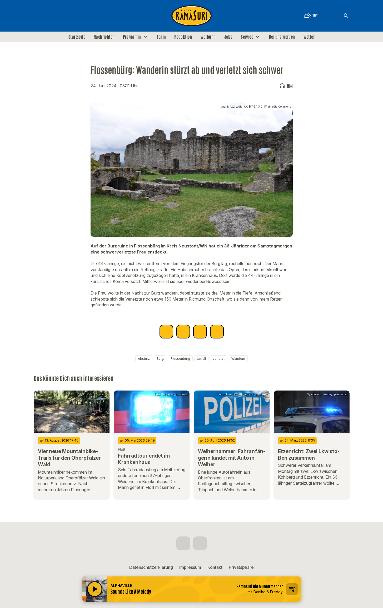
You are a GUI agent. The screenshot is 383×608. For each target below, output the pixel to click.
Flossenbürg (180, 359)
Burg (160, 359)
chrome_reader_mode (289, 86)
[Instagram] (49, 16)
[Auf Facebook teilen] (166, 331)
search (346, 16)
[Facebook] (39, 16)
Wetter (309, 36)
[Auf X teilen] (183, 331)
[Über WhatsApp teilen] (200, 331)
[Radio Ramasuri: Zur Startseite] (191, 15)
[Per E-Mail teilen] (217, 331)
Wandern (238, 359)
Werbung (208, 36)
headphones (282, 86)
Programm (132, 36)
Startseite (76, 36)
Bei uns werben (282, 36)
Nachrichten (104, 36)
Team (161, 36)
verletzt (219, 359)
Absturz (144, 359)
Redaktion (183, 36)
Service (247, 36)
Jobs (228, 36)
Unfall (201, 359)
